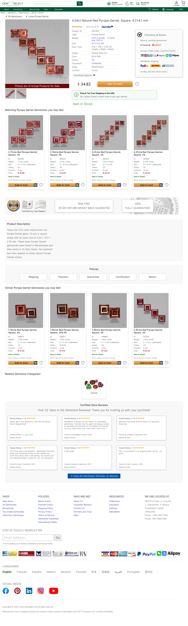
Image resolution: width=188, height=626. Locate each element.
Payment (63, 276)
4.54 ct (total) (98, 38)
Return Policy (44, 501)
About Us (78, 501)
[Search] (80, 3)
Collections (114, 501)
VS (93, 60)
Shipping (33, 276)
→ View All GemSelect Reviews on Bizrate (94, 476)
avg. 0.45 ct (97, 40)
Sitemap (113, 508)
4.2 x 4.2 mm (98, 43)
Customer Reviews (83, 504)
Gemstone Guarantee (48, 518)
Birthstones (8, 508)
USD (181, 9)
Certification (123, 276)
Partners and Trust (83, 511)
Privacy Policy (45, 511)
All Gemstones (9, 504)
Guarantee (93, 276)
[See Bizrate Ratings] (107, 27)
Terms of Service (46, 515)
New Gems (8, 501)
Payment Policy (45, 504)
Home (6, 9)
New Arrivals (35, 9)
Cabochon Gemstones (13, 515)
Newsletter (114, 511)
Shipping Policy (45, 508)
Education (59, 9)
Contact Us (79, 508)
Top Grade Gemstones (13, 511)
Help (47, 9)
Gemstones (19, 9)
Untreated (96, 63)
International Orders (47, 522)
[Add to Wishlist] (137, 84)
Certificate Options (83, 75)
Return (152, 276)
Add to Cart (115, 84)
